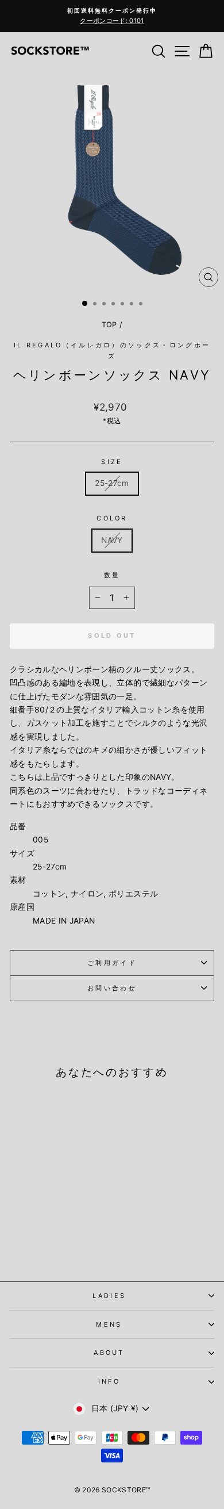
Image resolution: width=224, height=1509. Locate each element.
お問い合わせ (112, 988)
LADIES (109, 1296)
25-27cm (112, 483)
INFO (109, 1381)
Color (112, 518)
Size (111, 462)
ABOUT (109, 1353)
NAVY (111, 540)
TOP (109, 324)
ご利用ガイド (112, 963)
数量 (112, 575)
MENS (109, 1324)
